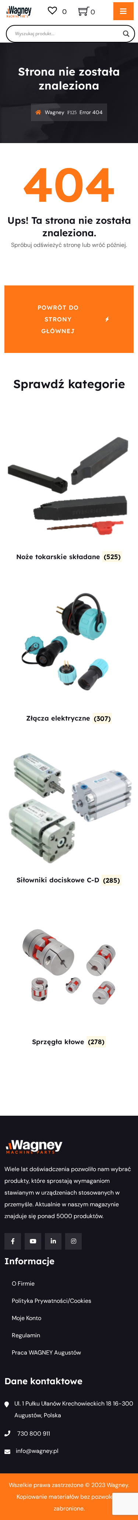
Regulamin (26, 1335)
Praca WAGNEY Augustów (46, 1352)
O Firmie (23, 1283)
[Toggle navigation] (123, 11)
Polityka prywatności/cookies (51, 1301)
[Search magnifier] (126, 34)
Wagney (54, 112)
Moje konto (26, 1318)
